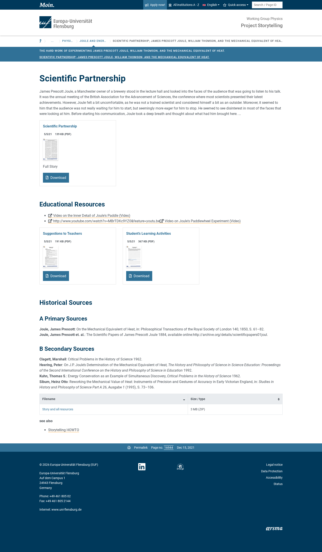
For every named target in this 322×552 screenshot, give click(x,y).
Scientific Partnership (60, 126)
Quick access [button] (237, 5)
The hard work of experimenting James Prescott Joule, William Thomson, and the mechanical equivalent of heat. (132, 50)
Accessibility (274, 477)
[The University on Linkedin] (142, 466)
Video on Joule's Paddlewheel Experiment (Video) (203, 221)
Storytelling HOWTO (63, 430)
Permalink (141, 447)
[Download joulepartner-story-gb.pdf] (50, 149)
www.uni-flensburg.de (66, 509)
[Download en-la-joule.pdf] (134, 256)
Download (58, 178)
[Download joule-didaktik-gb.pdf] (50, 256)
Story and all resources (57, 409)
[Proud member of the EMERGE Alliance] (180, 466)
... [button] (52, 40)
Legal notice (274, 464)
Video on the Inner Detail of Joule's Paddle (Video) (91, 215)
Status (278, 484)
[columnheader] (114, 399)
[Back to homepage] (65, 22)
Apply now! (157, 5)
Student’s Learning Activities (148, 233)
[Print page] (129, 447)
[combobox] (267, 5)
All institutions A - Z (186, 5)
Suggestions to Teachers (62, 233)
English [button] (212, 5)
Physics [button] (68, 40)
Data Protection (272, 471)
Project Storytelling (262, 25)
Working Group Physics (265, 19)
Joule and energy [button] (94, 40)
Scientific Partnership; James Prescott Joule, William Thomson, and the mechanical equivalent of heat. (124, 57)
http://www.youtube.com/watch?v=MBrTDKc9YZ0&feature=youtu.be (106, 221)
